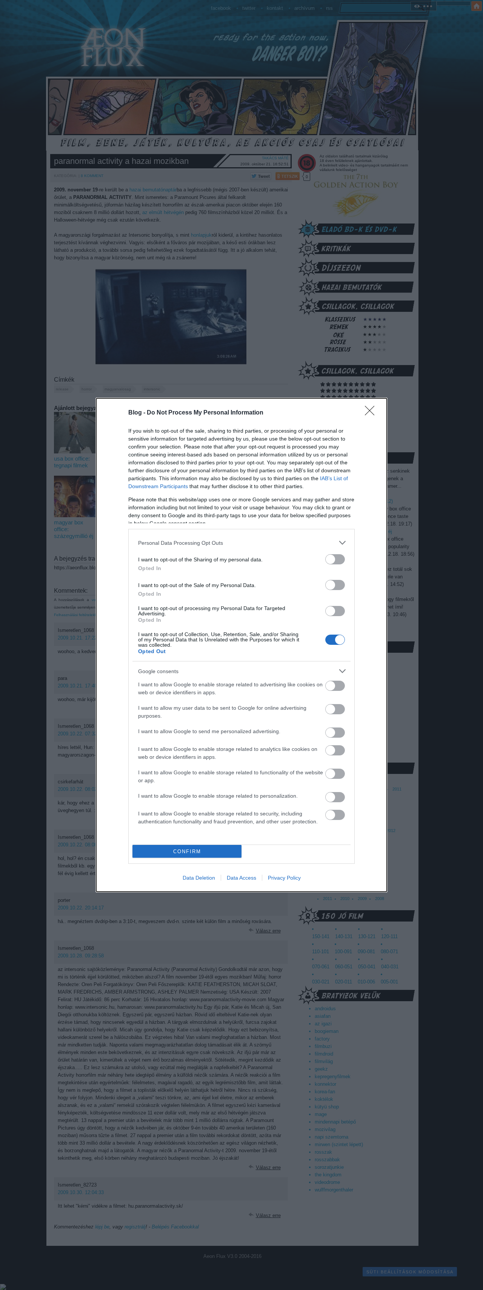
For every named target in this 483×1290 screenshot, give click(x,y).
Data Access (241, 878)
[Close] (372, 413)
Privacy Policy (284, 878)
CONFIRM (187, 851)
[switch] (335, 559)
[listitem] (241, 543)
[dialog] (241, 645)
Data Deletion (199, 878)
